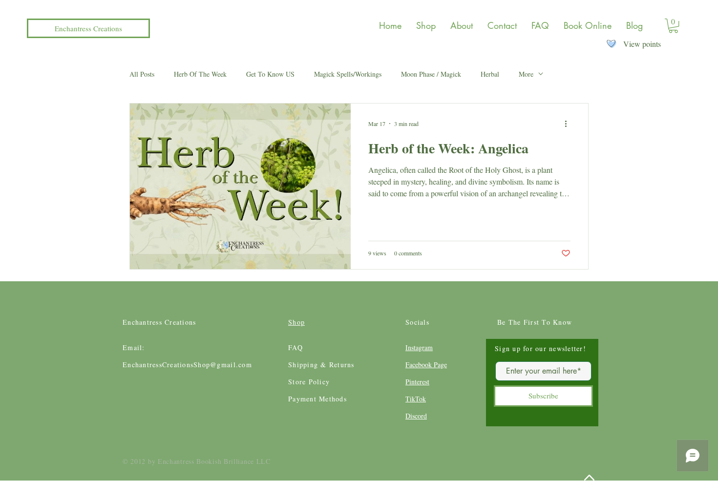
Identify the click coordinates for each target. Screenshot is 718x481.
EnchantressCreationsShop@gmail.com (187, 364)
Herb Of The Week (200, 74)
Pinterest (417, 381)
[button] (673, 26)
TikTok (415, 398)
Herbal (490, 74)
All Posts (141, 74)
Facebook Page (426, 364)
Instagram (419, 347)
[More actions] (569, 123)
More (526, 74)
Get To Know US (270, 74)
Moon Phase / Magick (431, 74)
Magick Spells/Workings (347, 74)
